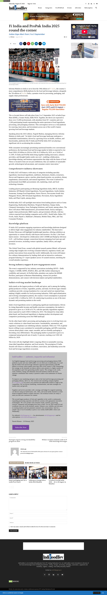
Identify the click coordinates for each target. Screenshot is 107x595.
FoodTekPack (60, 8)
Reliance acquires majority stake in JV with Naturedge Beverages (54, 440)
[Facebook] (86, 4)
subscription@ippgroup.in (28, 417)
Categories (48, 8)
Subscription (88, 8)
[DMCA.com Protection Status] (5, 1)
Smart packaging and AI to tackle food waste (18, 481)
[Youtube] (97, 4)
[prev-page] (10, 487)
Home (40, 8)
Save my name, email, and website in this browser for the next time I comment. (33, 526)
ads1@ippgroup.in (50, 415)
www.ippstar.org (18, 382)
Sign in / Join (32, 4)
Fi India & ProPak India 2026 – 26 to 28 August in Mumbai (57, 482)
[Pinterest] (28, 43)
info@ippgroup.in (25, 415)
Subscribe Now (20, 427)
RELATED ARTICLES (16, 463)
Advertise (78, 8)
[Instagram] (88, 4)
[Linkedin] (91, 4)
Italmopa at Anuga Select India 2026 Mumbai (37, 481)
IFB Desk (12, 37)
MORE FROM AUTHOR (32, 463)
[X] (94, 4)
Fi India (53, 89)
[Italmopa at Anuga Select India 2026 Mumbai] (38, 472)
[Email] (40, 43)
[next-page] (13, 487)
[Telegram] (44, 43)
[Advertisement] (53, 546)
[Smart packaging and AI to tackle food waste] (18, 472)
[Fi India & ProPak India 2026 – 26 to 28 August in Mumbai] (58, 472)
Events (69, 8)
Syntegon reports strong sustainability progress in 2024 (22, 440)
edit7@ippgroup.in (57, 570)
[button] (96, 8)
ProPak (24, 93)
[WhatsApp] (32, 43)
